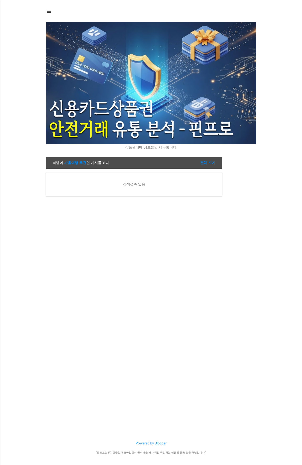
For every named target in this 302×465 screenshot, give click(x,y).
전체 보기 (207, 163)
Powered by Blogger (151, 443)
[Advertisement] (241, 228)
